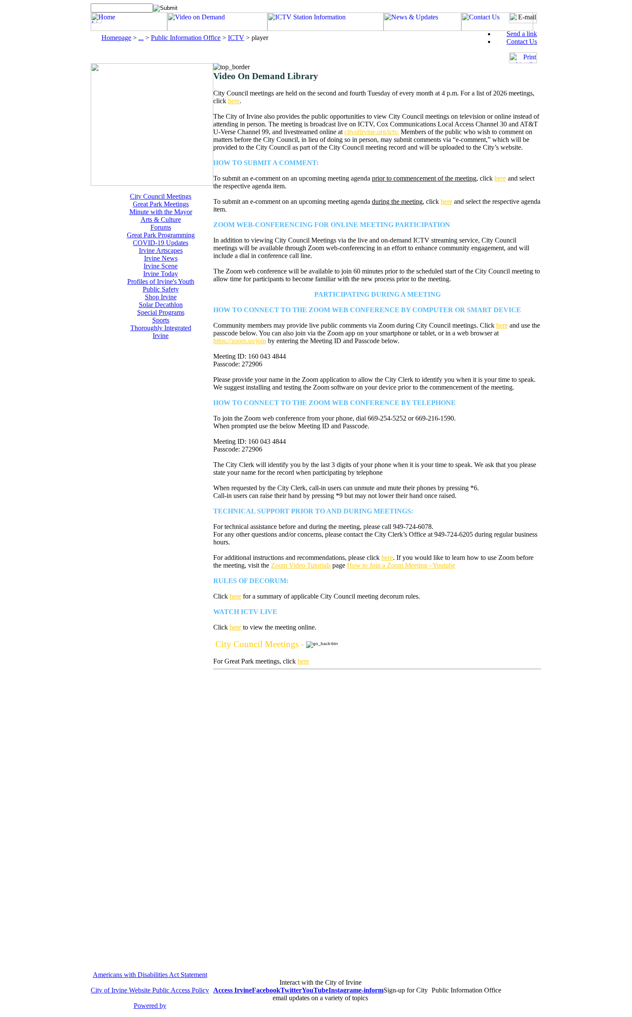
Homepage (116, 37)
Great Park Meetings (161, 204)
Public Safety (161, 289)
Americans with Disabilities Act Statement (150, 974)
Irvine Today (160, 273)
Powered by (150, 1005)
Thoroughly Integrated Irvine (160, 331)
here (233, 100)
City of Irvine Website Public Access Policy (150, 990)
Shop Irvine (161, 297)
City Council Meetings (160, 196)
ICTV (236, 37)
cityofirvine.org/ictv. (371, 131)
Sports (160, 320)
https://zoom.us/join (239, 340)
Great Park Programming (161, 235)
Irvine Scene (161, 266)
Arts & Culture (161, 219)
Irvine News (161, 258)
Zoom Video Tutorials (301, 565)
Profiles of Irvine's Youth (160, 281)
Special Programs (160, 312)
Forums (160, 227)
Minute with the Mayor (160, 211)
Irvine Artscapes (161, 250)
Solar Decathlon (161, 304)
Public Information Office (186, 37)
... (141, 37)
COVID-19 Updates (160, 242)
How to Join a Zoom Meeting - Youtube (401, 565)
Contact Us (521, 41)
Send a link (521, 33)
